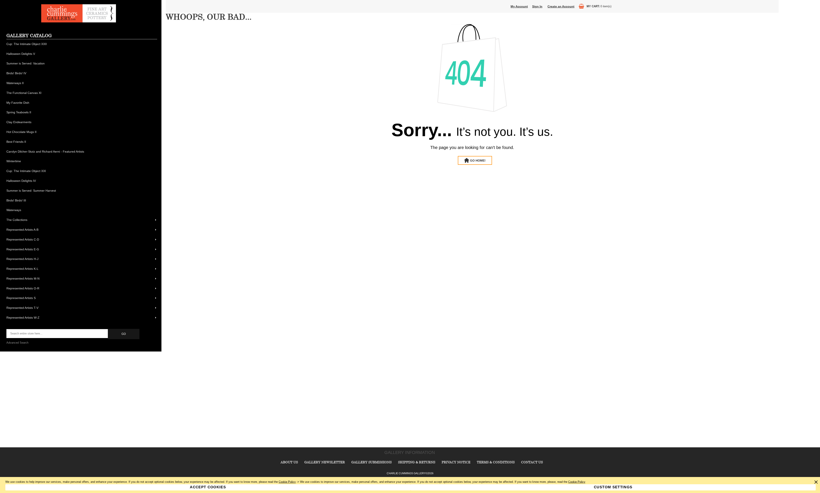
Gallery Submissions (371, 462)
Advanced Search (17, 342)
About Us (289, 462)
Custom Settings (613, 487)
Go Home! (478, 160)
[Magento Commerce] (78, 21)
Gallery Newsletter (324, 462)
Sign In (537, 6)
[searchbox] (57, 333)
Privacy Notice (456, 462)
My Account (519, 6)
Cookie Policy (287, 481)
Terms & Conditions (496, 462)
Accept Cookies (208, 487)
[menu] (81, 181)
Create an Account (561, 6)
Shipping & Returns (416, 462)
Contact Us (532, 462)
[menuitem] (81, 44)
